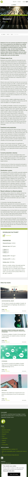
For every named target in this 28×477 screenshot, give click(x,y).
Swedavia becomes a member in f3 (9, 449)
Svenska (24, 1)
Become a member (6, 430)
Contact (19, 1)
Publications (4, 438)
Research (4, 434)
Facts (3, 436)
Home (3, 427)
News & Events (5, 432)
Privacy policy (5, 444)
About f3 (14, 1)
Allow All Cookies (14, 474)
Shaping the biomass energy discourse (10, 455)
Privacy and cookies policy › (9, 471)
